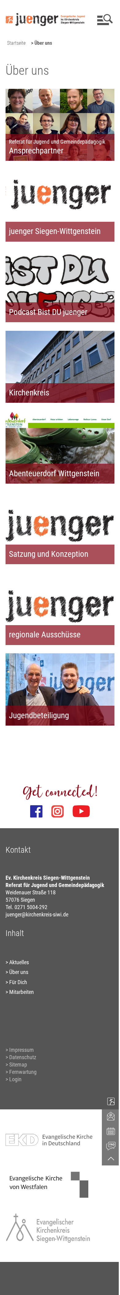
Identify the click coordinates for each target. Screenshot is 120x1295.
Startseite (16, 43)
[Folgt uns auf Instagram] (57, 811)
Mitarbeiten (21, 992)
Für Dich (18, 982)
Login (15, 1079)
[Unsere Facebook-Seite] (36, 811)
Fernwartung (23, 1072)
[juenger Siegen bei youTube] (81, 811)
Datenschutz (22, 1057)
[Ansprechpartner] (111, 1115)
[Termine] (111, 1130)
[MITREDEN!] (111, 1101)
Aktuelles (19, 962)
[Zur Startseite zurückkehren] (45, 8)
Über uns (18, 972)
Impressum (21, 1050)
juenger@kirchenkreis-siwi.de (37, 914)
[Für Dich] (111, 1145)
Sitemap (18, 1064)
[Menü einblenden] (103, 19)
